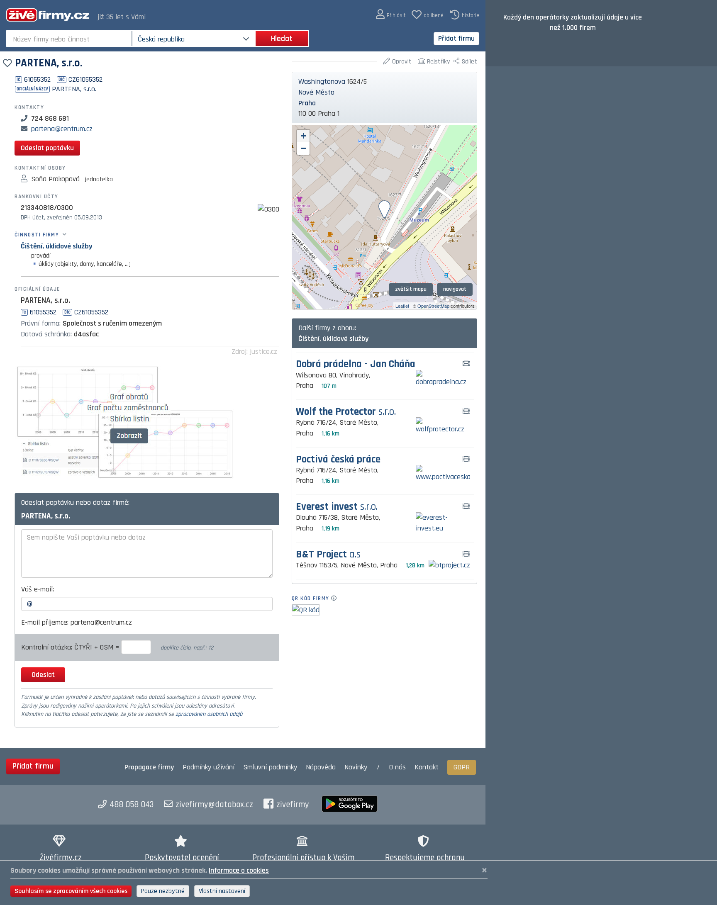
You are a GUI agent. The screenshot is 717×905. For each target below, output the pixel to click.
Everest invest (337, 507)
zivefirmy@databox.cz (214, 804)
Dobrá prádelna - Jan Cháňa (355, 364)
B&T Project (328, 555)
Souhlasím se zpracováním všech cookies (71, 891)
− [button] (303, 148)
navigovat (454, 289)
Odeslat (43, 674)
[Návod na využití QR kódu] (336, 598)
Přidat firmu (456, 38)
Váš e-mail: (37, 589)
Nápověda (321, 767)
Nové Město (316, 92)
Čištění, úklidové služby (56, 246)
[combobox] (69, 38)
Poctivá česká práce (338, 460)
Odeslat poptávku (47, 148)
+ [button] (303, 136)
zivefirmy (292, 804)
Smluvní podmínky (270, 767)
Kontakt (427, 767)
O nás (397, 767)
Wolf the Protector (346, 412)
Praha (307, 103)
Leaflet (402, 305)
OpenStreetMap (433, 305)
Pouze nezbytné (163, 891)
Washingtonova (321, 81)
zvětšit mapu (411, 289)
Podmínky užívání (208, 767)
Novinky (355, 767)
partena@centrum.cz (62, 129)
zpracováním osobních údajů (209, 714)
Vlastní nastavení (222, 891)
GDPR (462, 767)
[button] (390, 14)
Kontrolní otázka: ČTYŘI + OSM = (71, 647)
